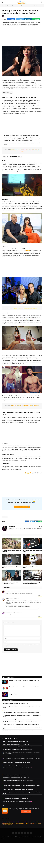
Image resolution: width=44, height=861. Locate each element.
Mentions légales (38, 836)
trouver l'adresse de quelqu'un (18, 823)
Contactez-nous (26, 811)
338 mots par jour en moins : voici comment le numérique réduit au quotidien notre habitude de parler (22, 727)
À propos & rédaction (15, 836)
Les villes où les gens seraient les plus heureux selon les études (15, 765)
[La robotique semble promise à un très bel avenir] (32, 559)
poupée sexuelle (17, 419)
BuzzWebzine (4, 5)
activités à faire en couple (7, 823)
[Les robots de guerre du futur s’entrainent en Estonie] (11, 543)
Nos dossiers (4, 822)
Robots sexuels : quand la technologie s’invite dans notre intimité (10, 582)
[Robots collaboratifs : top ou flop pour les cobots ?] (11, 559)
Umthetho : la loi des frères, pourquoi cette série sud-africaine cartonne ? (17, 749)
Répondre (39, 595)
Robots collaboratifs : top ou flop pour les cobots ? (11, 567)
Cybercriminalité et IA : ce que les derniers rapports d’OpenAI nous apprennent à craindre (21, 712)
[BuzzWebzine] (21, 2)
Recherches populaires (31, 836)
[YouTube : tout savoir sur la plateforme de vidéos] (32, 543)
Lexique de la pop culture (12, 822)
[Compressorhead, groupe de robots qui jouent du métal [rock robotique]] (32, 575)
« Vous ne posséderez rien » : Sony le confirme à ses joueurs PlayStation (17, 762)
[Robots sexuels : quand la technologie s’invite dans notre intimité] (11, 575)
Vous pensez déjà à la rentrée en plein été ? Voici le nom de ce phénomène (18, 746)
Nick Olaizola (8, 16)
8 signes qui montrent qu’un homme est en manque (25, 308)
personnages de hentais (27, 319)
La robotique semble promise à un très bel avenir (32, 567)
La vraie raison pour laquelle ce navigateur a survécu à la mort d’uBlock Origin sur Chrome (25, 687)
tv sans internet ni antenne (30, 823)
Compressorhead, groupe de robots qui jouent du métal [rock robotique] (32, 582)
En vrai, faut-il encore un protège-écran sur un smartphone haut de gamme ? (18, 719)
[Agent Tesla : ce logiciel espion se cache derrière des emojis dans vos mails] (5, 682)
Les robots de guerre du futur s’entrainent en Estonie (11, 551)
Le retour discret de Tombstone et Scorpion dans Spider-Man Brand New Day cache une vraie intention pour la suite (21, 753)
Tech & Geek (9, 5)
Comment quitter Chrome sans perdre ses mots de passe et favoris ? (16, 710)
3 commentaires (26, 16)
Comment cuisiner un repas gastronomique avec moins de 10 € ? (16, 744)
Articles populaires (23, 836)
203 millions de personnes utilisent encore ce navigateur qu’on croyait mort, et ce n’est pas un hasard (25, 693)
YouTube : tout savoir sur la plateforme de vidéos (32, 551)
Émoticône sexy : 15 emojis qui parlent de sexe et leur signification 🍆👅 (17, 767)
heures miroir (9, 824)
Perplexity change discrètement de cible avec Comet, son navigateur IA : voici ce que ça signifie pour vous (22, 716)
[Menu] (2, 2)
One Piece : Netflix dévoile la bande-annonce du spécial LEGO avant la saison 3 (18, 756)
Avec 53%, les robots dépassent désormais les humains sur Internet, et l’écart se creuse (20, 721)
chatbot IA (27, 250)
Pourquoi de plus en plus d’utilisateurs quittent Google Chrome (15, 703)
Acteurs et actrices (35, 822)
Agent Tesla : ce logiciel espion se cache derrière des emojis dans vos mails (24, 680)
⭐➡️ (22, 506)
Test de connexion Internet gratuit (24, 822)
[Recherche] (41, 2)
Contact (3, 837)
